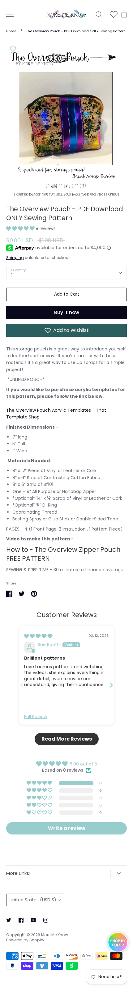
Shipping (15, 257)
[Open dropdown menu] (118, 873)
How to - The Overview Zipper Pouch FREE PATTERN (63, 554)
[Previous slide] (21, 685)
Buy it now (66, 312)
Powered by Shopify (25, 940)
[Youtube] (33, 920)
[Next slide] (111, 685)
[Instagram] (46, 920)
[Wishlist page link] (114, 14)
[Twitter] (8, 920)
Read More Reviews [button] (66, 738)
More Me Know (54, 934)
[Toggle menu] (10, 14)
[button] (21, 228)
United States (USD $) (33, 900)
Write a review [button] (66, 828)
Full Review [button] (35, 717)
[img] (38, 636)
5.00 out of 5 (83, 764)
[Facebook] (21, 920)
